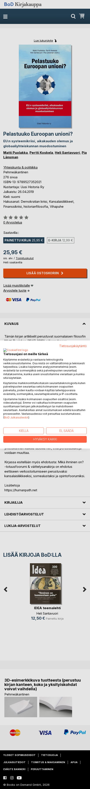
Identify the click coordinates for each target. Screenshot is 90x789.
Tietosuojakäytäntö (73, 346)
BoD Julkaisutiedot (16, 417)
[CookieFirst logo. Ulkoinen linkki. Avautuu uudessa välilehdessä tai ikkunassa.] (15, 350)
